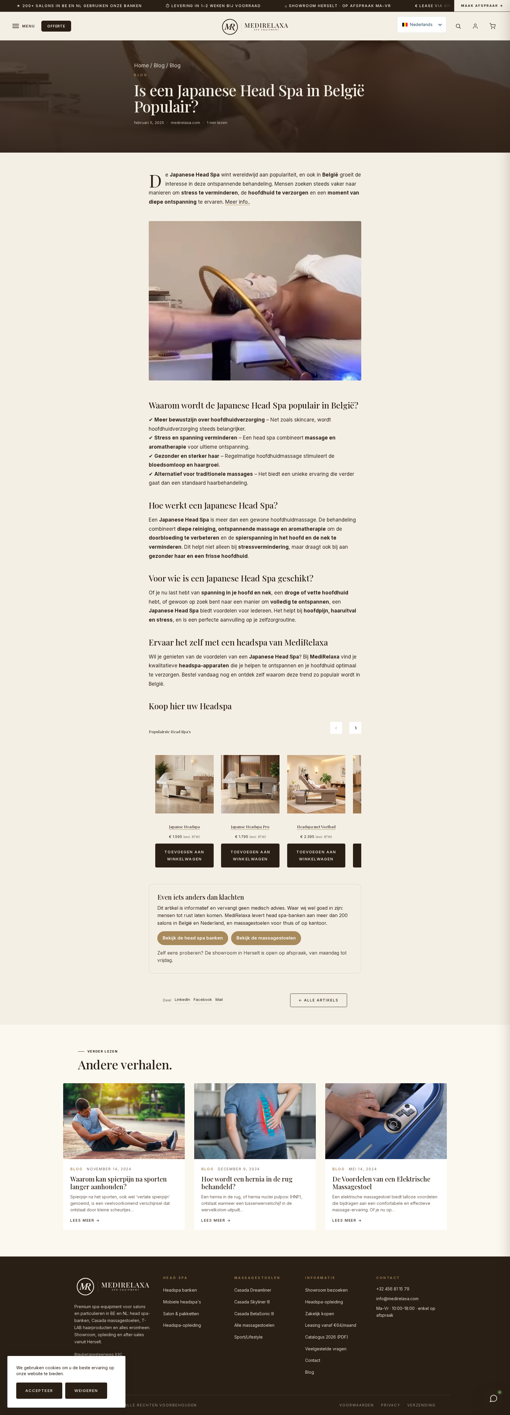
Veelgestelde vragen (325, 1348)
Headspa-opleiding (182, 1325)
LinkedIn (182, 999)
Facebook (203, 999)
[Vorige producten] (336, 728)
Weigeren (86, 1390)
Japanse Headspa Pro (250, 826)
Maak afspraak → (482, 6)
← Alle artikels (319, 1000)
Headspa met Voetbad (316, 826)
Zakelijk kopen (319, 1313)
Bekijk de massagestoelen (266, 938)
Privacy (390, 1405)
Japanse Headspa (184, 826)
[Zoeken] (458, 26)
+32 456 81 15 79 (392, 1288)
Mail (219, 999)
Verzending (421, 1405)
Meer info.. (237, 202)
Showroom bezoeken (326, 1290)
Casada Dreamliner (252, 1290)
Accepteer (39, 1390)
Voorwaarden (356, 1405)
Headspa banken (180, 1290)
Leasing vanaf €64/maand (330, 1325)
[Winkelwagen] (492, 26)
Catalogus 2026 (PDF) (326, 1336)
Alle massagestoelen (254, 1325)
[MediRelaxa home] (255, 26)
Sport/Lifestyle (248, 1336)
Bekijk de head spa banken (193, 938)
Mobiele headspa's (182, 1301)
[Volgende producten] (355, 728)
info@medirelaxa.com (397, 1298)
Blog (159, 65)
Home (141, 65)
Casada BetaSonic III (254, 1313)
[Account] (475, 26)
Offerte (56, 26)
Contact (312, 1360)
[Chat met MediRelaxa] (493, 1398)
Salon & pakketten (181, 1313)
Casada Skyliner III (252, 1301)
